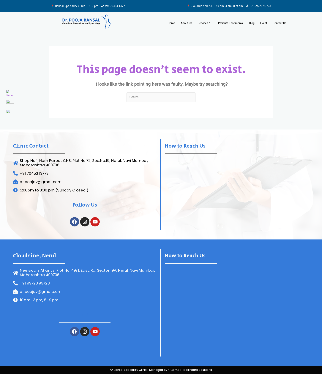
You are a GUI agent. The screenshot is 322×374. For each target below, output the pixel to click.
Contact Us (279, 23)
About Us (186, 23)
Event (263, 23)
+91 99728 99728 (260, 6)
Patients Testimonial (230, 23)
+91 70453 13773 (116, 6)
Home (171, 23)
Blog (252, 23)
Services (203, 23)
